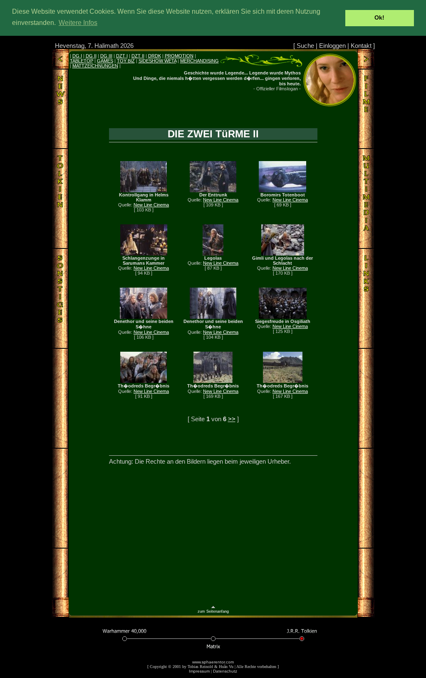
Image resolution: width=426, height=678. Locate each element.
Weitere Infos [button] (78, 22)
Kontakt (361, 45)
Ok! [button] (379, 18)
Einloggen (332, 45)
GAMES (105, 60)
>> (231, 418)
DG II (91, 55)
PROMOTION (179, 55)
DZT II (137, 55)
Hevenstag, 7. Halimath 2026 (94, 45)
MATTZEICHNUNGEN (95, 65)
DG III (106, 55)
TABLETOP (81, 60)
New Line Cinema (151, 204)
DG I (77, 55)
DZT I (122, 55)
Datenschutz (225, 671)
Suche (305, 45)
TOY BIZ (126, 60)
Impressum (199, 671)
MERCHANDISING (199, 60)
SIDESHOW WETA (157, 60)
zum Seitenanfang (213, 611)
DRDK (154, 55)
